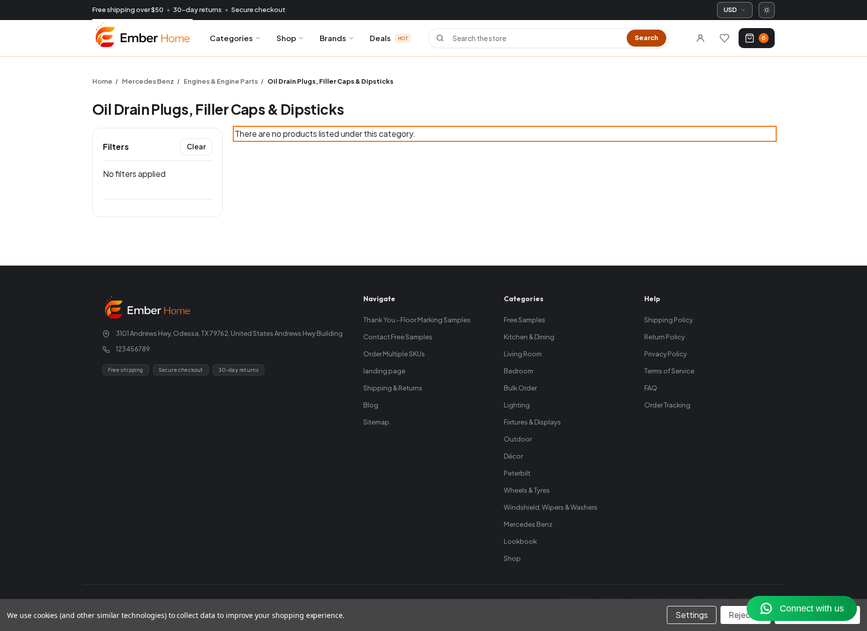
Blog (370, 405)
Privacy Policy (665, 354)
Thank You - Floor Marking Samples (417, 320)
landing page (384, 371)
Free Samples (524, 320)
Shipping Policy (668, 320)
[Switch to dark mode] (767, 10)
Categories (231, 38)
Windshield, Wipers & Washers (551, 507)
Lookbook (520, 541)
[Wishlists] (724, 38)
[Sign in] (700, 38)
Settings (691, 614)
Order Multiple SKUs (394, 354)
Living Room (523, 354)
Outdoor (518, 439)
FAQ (650, 388)
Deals (389, 38)
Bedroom (518, 371)
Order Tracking (667, 405)
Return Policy (664, 337)
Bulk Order (520, 388)
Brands (333, 38)
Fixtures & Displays (532, 422)
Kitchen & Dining (529, 337)
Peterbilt (517, 473)
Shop (286, 38)
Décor (513, 456)
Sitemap (376, 422)
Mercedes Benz (528, 524)
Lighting (517, 405)
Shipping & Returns (392, 388)
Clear (196, 146)
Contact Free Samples (397, 337)
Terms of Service (669, 371)
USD (730, 10)
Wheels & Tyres (527, 490)
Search (646, 38)
